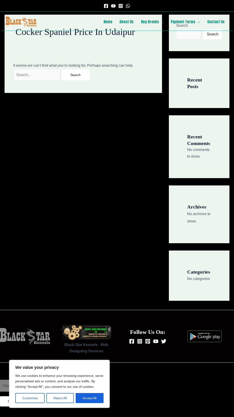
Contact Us (216, 21)
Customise (30, 398)
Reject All (60, 398)
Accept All (89, 398)
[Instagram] (120, 6)
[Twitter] (163, 341)
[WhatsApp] (128, 6)
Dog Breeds (150, 21)
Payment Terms (183, 21)
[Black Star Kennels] (21, 21)
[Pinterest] (147, 341)
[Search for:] (37, 75)
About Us (127, 21)
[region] (59, 384)
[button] (161, 22)
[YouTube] (113, 6)
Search (212, 34)
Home (108, 21)
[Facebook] (106, 6)
